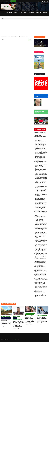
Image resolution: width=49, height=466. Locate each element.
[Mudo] (44, 123)
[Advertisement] (25, 27)
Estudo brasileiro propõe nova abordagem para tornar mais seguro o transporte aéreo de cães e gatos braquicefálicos (30, 320)
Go (30, 39)
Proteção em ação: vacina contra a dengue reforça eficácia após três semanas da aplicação (41, 228)
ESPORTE (3, 15)
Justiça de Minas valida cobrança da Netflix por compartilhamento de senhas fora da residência (41, 272)
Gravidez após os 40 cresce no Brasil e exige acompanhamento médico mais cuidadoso (41, 202)
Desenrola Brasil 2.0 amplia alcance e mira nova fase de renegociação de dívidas (40, 283)
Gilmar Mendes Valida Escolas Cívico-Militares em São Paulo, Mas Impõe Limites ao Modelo (40, 260)
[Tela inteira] (46, 123)
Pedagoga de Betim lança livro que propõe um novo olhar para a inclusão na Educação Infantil (41, 168)
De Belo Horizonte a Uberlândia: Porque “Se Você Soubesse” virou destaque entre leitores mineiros (41, 177)
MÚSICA (20, 12)
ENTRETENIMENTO (9, 12)
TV (40, 12)
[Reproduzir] (35, 123)
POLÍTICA (25, 12)
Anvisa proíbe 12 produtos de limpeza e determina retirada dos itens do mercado (41, 134)
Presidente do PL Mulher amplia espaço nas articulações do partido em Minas (41, 245)
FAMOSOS (45, 12)
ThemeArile (17, 339)
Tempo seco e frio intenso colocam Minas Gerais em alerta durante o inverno (41, 186)
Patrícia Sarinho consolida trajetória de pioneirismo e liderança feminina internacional (41, 148)
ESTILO (15, 12)
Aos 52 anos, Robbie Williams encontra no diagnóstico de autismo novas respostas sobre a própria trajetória (18, 324)
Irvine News (12, 339)
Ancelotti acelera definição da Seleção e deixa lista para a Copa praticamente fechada (41, 268)
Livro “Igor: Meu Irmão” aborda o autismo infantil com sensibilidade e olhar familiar (41, 279)
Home (3, 12)
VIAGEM (37, 12)
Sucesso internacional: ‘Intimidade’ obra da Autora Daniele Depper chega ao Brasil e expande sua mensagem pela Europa (41, 294)
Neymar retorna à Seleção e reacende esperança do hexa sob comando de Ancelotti (41, 264)
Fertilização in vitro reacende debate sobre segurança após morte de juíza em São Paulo (40, 276)
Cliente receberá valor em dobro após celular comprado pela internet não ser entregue (41, 198)
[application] (41, 120)
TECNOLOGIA (31, 12)
